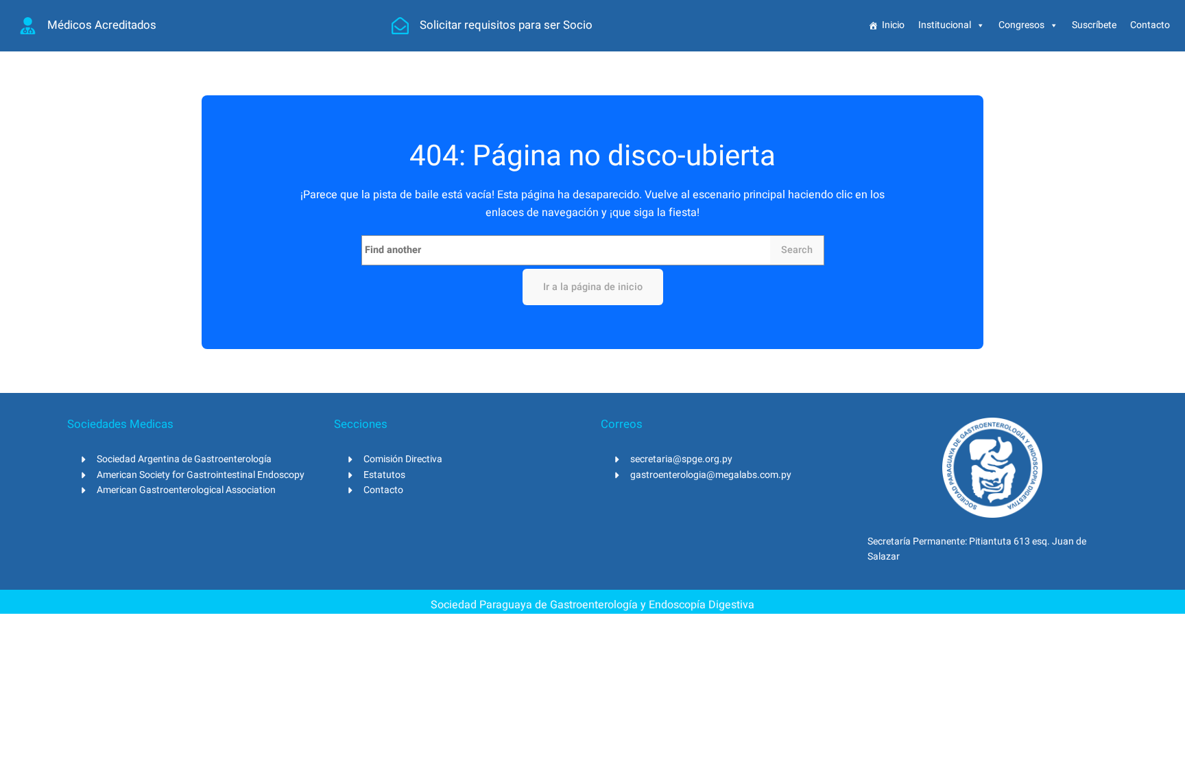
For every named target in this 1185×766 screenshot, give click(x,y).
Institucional (944, 25)
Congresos (1021, 25)
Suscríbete (1094, 25)
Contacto (1150, 25)
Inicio (893, 25)
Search (797, 250)
